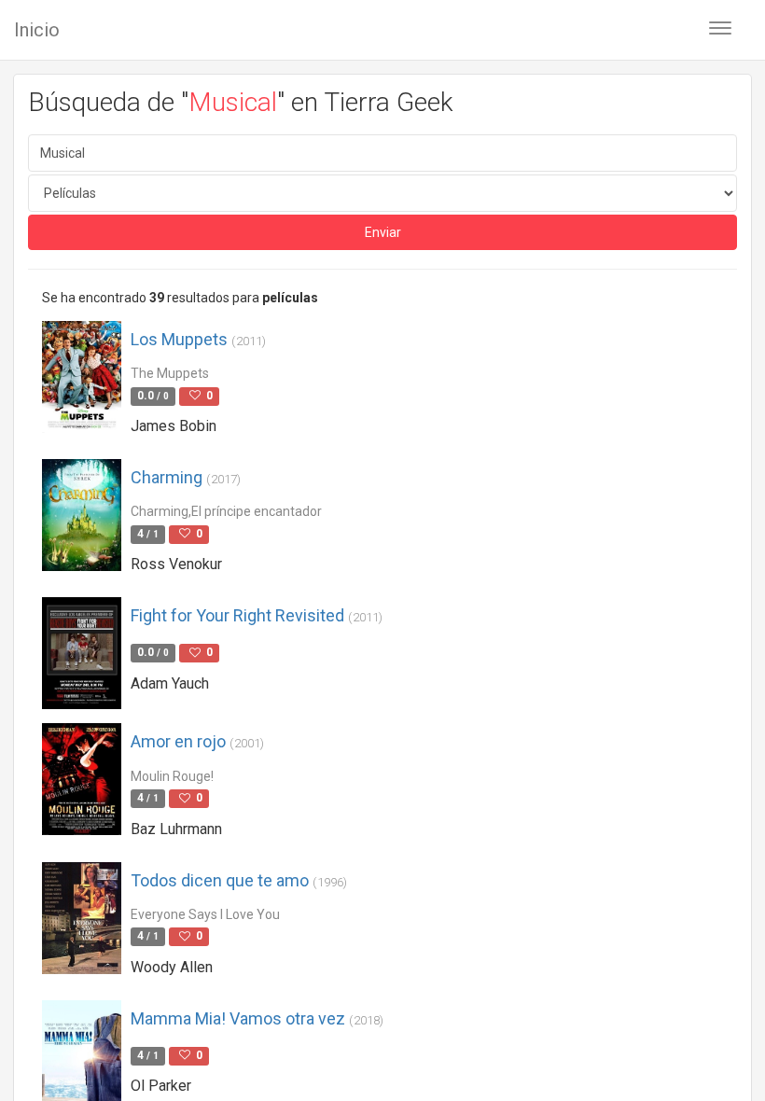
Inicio (37, 30)
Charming (186, 477)
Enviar (383, 232)
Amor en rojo (197, 741)
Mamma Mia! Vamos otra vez (257, 1018)
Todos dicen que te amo (239, 880)
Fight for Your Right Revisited (256, 615)
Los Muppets (198, 339)
